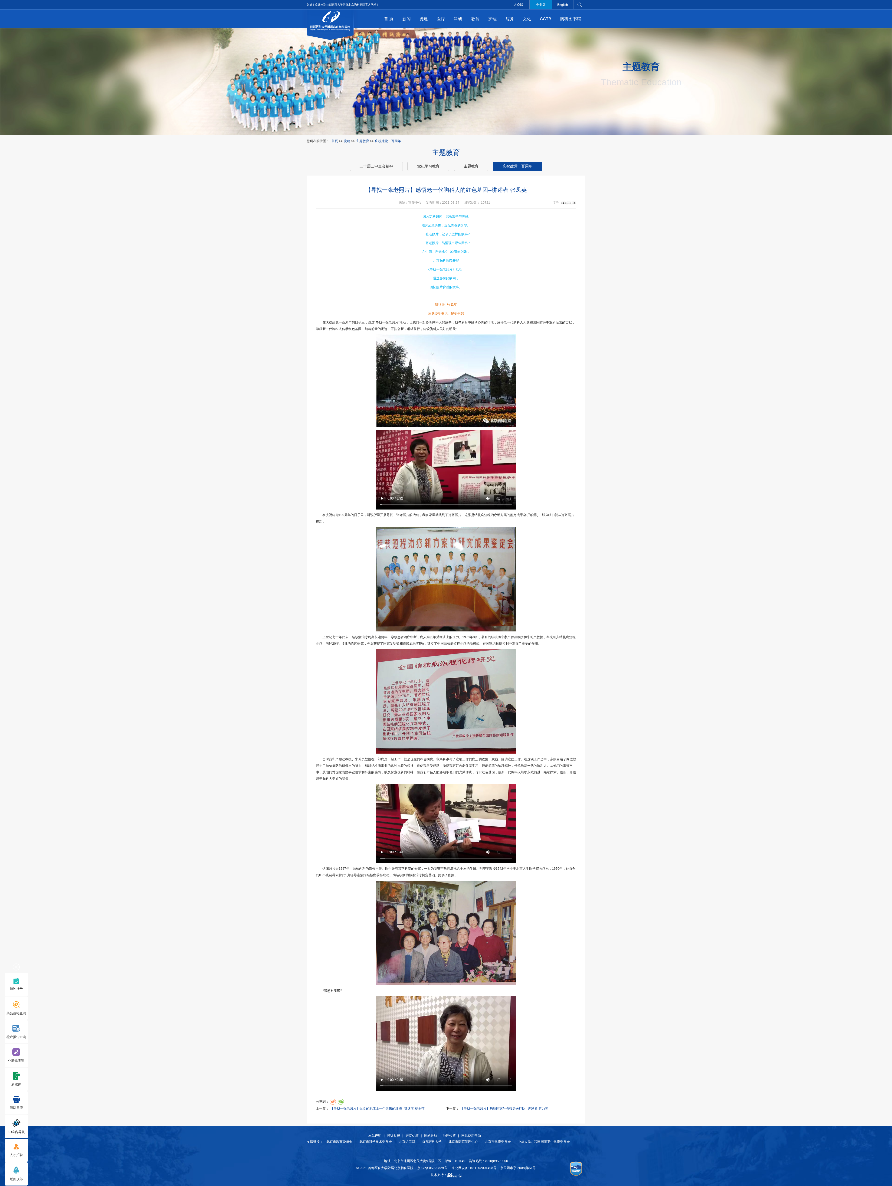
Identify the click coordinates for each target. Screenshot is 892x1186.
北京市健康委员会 (498, 1142)
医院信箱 (412, 1135)
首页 (334, 141)
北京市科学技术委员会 (375, 1142)
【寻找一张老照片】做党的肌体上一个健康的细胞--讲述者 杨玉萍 (377, 1108)
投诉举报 (393, 1135)
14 (573, 203)
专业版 (541, 5)
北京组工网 (407, 1142)
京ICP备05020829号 (432, 1168)
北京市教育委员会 (339, 1142)
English (562, 5)
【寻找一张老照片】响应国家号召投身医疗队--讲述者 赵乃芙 (504, 1108)
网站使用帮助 (471, 1135)
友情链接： (315, 1142)
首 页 (389, 18)
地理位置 (449, 1135)
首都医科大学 (432, 1142)
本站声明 (374, 1135)
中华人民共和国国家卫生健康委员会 (544, 1142)
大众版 (518, 5)
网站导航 (430, 1135)
